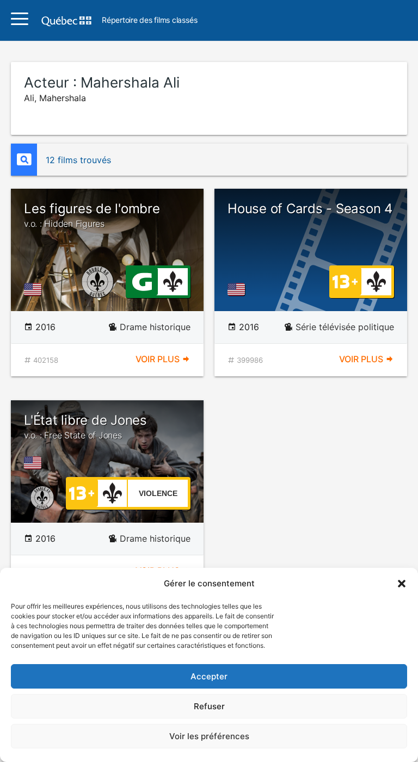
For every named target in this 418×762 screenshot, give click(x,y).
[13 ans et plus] (345, 280)
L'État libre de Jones (85, 426)
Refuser (209, 706)
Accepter (209, 676)
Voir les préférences (209, 736)
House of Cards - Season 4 (310, 208)
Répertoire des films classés (149, 20)
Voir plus (159, 359)
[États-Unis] (35, 289)
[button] (401, 583)
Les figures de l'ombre (92, 215)
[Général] (142, 280)
